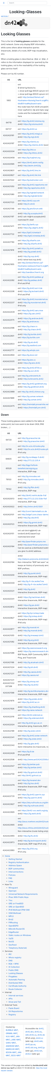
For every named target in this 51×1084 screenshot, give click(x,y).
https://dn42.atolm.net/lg (32, 162)
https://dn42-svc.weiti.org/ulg (35, 810)
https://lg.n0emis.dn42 (33, 145)
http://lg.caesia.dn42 (32, 672)
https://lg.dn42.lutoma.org (33, 121)
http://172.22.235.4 (31, 460)
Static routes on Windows (20, 935)
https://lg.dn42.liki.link (31, 175)
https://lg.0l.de (28, 751)
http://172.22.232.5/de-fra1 (35, 498)
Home (7, 856)
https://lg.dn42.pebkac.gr (33, 277)
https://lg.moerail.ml (30, 627)
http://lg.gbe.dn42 (31, 743)
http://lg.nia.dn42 (30, 685)
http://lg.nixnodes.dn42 (33, 479)
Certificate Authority (17, 986)
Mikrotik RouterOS (17, 929)
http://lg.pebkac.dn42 (32, 280)
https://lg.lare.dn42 (31, 363)
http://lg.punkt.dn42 (32, 573)
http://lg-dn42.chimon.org (33, 391)
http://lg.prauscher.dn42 (34, 441)
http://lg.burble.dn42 (32, 334)
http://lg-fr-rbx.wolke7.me (33, 581)
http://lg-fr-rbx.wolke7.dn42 (35, 584)
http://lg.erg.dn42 (31, 640)
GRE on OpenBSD (16, 907)
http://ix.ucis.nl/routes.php (33, 446)
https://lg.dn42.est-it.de (32, 288)
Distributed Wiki (16, 983)
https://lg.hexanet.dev (31, 780)
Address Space (15, 865)
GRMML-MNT (11, 1033)
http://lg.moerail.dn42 (32, 630)
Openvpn (12, 891)
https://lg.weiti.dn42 (32, 813)
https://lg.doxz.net (29, 355)
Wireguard (13, 888)
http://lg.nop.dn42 (31, 256)
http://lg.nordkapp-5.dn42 (33, 457)
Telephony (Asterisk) (18, 948)
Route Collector (15, 989)
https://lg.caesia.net (30, 675)
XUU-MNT (10, 1036)
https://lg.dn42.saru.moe (32, 310)
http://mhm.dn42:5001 (33, 506)
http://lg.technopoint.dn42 (34, 841)
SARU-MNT (11, 1043)
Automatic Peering (17, 979)
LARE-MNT (16, 1039)
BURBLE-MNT (12, 1030)
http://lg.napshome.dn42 (34, 188)
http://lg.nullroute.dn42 (33, 805)
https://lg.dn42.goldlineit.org (34, 384)
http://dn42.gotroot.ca (31, 775)
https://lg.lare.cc (29, 360)
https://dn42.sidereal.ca (32, 715)
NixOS (11, 941)
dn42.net (38, 1051)
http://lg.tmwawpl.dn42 (33, 635)
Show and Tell (15, 1002)
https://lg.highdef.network (33, 193)
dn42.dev (29, 1032)
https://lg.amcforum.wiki (32, 208)
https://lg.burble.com (31, 337)
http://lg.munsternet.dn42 (34, 302)
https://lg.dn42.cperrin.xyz (33, 794)
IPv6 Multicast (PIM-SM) (19, 910)
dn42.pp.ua (30, 1044)
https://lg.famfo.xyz (30, 224)
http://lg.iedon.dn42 (32, 731)
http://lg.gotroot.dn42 (32, 772)
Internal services (16, 995)
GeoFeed (12, 945)
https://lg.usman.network (32, 396)
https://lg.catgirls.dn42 (33, 228)
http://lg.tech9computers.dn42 (36, 691)
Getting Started (15, 859)
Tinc (10, 900)
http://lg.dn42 (29, 589)
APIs (11, 998)
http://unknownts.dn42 (33, 379)
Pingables (13, 976)
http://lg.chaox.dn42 (32, 329)
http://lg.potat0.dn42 (32, 251)
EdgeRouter (14, 932)
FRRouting (13, 922)
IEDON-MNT (11, 1052)
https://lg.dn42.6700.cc (32, 368)
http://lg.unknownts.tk (31, 376)
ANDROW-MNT (12, 1046)
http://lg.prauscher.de (31, 438)
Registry (12, 1014)
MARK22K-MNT (12, 1049)
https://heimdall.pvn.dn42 (34, 407)
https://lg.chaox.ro (29, 326)
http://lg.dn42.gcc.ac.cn (32, 723)
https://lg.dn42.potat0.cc (32, 248)
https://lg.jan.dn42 (31, 605)
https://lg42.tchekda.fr (31, 232)
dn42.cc (39, 1038)
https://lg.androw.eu (30, 321)
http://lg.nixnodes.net (31, 476)
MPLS (11, 916)
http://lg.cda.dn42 (31, 517)
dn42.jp (41, 1047)
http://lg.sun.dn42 (31, 371)
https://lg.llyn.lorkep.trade (33, 613)
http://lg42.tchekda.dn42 (34, 236)
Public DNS (13, 970)
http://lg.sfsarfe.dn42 (32, 243)
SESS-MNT (16, 1055)
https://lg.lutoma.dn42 (33, 124)
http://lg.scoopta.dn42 (33, 213)
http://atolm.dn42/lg (32, 165)
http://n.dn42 (29, 204)
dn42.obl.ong (31, 1047)
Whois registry (15, 957)
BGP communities (16, 868)
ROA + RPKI (14, 964)
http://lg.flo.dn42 (30, 836)
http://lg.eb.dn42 (30, 342)
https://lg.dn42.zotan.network (34, 735)
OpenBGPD (13, 926)
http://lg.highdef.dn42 (32, 196)
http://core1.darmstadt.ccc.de (34, 511)
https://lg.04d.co (29, 149)
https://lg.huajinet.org (31, 157)
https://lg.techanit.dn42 (33, 291)
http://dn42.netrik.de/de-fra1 (34, 495)
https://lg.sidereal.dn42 (33, 718)
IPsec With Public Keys (18, 897)
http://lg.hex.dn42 (31, 783)
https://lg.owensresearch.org (34, 648)
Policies (12, 875)
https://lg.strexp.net (30, 681)
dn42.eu (38, 1032)
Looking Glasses (16, 973)
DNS (11, 960)
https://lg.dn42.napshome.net (34, 185)
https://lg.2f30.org (29, 848)
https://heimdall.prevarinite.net (35, 404)
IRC (10, 954)
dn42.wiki (38, 1041)
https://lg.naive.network (32, 710)
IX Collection (14, 967)
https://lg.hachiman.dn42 (34, 597)
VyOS (11, 938)
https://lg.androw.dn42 (33, 318)
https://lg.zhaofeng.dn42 (34, 707)
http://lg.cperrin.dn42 (32, 797)
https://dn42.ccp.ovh (31, 200)
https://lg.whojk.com (30, 350)
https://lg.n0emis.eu (30, 142)
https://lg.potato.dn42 (32, 699)
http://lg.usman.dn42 (32, 399)
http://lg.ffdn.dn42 (31, 487)
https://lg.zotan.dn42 (32, 739)
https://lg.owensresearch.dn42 (36, 651)
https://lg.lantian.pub (30, 764)
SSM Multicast (15, 913)
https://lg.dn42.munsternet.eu (35, 299)
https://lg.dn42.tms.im (31, 170)
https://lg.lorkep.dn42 (32, 616)
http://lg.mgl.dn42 (31, 137)
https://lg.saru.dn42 (32, 313)
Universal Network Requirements (23, 894)
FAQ (10, 878)
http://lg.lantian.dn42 (32, 767)
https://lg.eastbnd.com (31, 345)
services (4, 16)
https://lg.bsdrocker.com (32, 180)
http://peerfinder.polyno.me (34, 541)
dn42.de (41, 1035)
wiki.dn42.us (31, 1035)
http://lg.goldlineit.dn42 (33, 387)
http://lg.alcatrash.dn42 (33, 662)
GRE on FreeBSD (16, 903)
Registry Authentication (19, 862)
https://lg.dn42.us (29, 129)
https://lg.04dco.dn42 (32, 153)
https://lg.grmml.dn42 (32, 522)
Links (11, 881)
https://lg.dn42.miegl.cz (32, 134)
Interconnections (16, 872)
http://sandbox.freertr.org (33, 272)
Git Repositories (16, 1011)
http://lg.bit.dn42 (30, 667)
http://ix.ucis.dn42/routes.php (36, 449)
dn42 (41, 1028)
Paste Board (14, 1008)
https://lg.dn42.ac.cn (30, 702)
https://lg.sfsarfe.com (31, 240)
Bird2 (11, 919)
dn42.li (28, 1054)
